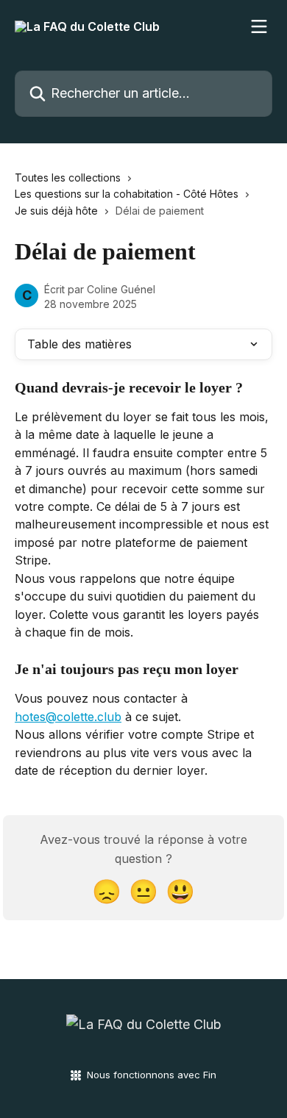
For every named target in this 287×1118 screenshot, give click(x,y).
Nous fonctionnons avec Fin (151, 1075)
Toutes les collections (68, 177)
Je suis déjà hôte (56, 210)
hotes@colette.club (68, 716)
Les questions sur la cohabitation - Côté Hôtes (126, 193)
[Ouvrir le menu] (259, 26)
